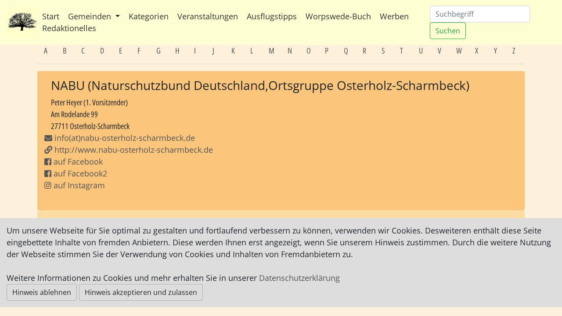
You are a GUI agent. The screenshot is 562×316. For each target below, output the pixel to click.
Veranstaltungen (207, 16)
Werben (394, 16)
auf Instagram (78, 185)
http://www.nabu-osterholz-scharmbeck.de (133, 149)
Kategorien (149, 16)
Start (50, 16)
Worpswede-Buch (338, 16)
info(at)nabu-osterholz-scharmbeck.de (123, 138)
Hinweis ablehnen (41, 292)
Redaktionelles (69, 28)
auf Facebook (77, 161)
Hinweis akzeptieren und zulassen (141, 292)
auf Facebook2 (79, 173)
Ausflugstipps (272, 16)
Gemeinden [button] (90, 16)
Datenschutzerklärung (299, 278)
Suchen (448, 31)
